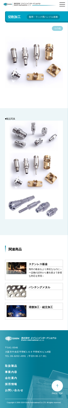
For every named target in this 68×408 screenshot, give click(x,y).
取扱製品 (11, 365)
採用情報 (11, 384)
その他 (57, 28)
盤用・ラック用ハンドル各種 (43, 17)
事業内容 (11, 372)
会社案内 (11, 377)
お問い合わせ (14, 390)
